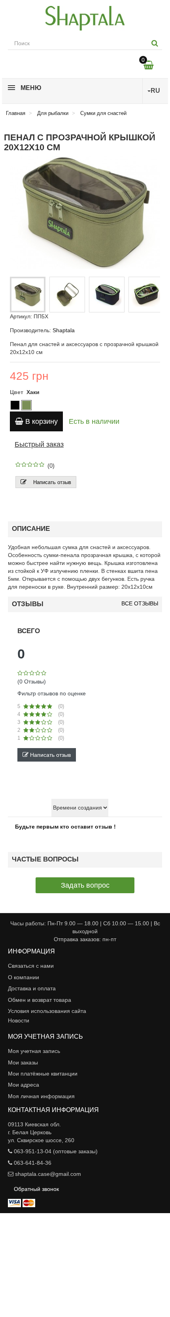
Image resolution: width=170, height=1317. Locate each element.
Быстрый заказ (39, 444)
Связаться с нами (31, 966)
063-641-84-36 (32, 1163)
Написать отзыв (52, 482)
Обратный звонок (36, 1189)
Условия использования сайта (47, 1011)
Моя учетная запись (34, 1051)
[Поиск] (154, 43)
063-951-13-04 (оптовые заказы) (56, 1151)
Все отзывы (139, 604)
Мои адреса (23, 1085)
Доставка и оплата (32, 988)
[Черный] (15, 405)
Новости (18, 1020)
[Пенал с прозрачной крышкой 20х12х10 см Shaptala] (27, 294)
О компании (23, 977)
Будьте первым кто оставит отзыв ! (65, 826)
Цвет (17, 392)
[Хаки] (26, 405)
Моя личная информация (41, 1096)
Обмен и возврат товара (39, 1000)
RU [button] (155, 90)
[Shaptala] (85, 18)
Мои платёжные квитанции (42, 1073)
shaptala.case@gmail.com (48, 1174)
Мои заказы (23, 1062)
